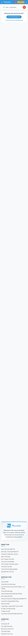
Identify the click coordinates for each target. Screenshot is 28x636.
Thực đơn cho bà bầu (7, 561)
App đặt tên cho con (7, 571)
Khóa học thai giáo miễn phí (9, 551)
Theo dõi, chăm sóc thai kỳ (9, 554)
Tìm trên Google (13, 17)
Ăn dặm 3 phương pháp (8, 608)
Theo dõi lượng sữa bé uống (10, 601)
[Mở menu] (26, 2)
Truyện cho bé (5, 611)
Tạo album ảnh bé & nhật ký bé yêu (11, 613)
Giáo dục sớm (5, 603)
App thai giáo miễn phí (8, 549)
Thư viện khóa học (7, 626)
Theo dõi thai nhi (6, 566)
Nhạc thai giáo (5, 556)
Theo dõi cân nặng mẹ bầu (9, 569)
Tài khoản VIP (5, 624)
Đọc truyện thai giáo (7, 559)
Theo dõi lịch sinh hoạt (8, 584)
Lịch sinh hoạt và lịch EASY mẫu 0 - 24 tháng (13, 587)
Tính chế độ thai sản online (9, 564)
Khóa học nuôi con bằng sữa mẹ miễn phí (13, 598)
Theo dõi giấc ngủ (6, 591)
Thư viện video (5, 631)
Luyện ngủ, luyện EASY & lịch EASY (12, 606)
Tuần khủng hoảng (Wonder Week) (11, 593)
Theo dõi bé (4, 582)
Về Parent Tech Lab (7, 634)
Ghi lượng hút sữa (6, 596)
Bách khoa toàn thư (7, 629)
